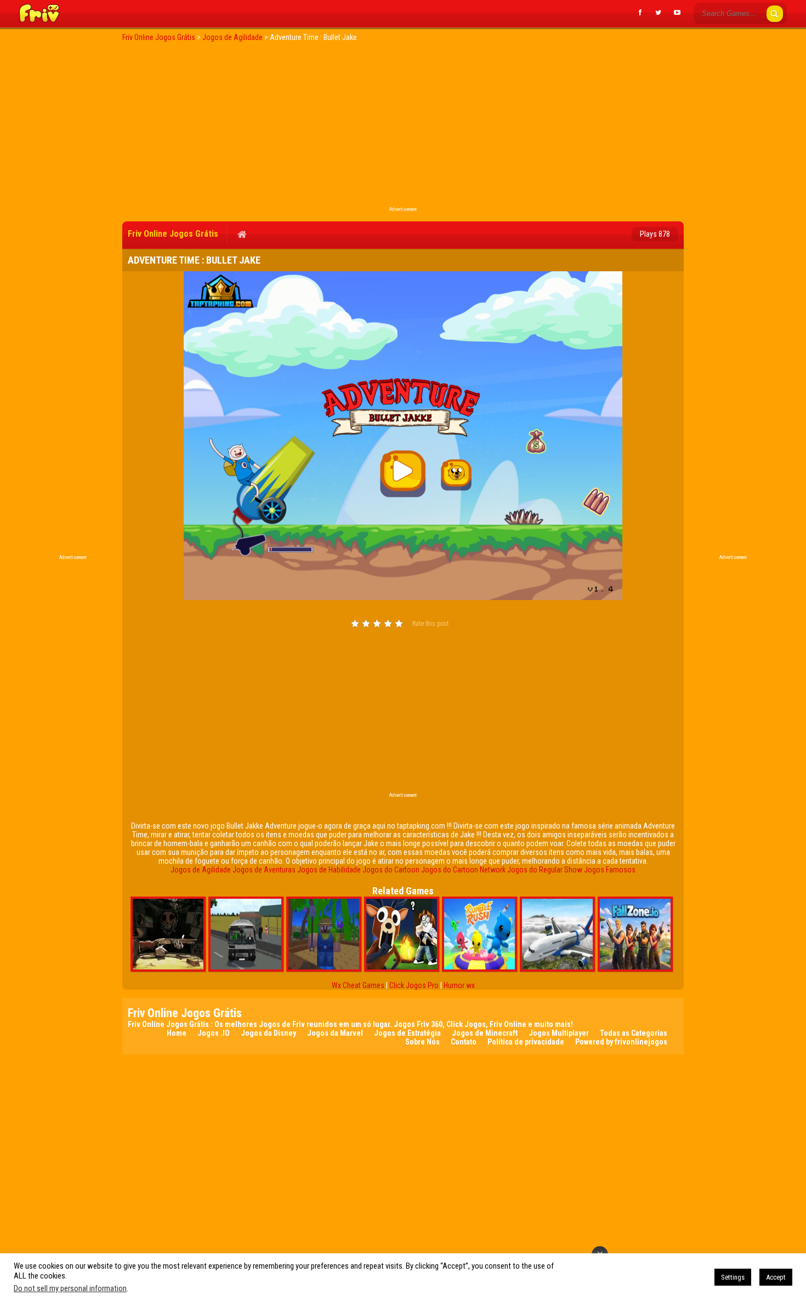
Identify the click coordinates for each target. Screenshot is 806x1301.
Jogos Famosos (609, 869)
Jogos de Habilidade (329, 869)
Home (176, 1033)
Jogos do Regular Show (544, 869)
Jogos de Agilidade (201, 869)
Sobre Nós (422, 1041)
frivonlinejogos (641, 1041)
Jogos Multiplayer (559, 1033)
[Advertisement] (403, 127)
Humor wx (459, 985)
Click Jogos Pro (414, 985)
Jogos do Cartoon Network (463, 869)
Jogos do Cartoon (390, 869)
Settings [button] (733, 1277)
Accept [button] (776, 1277)
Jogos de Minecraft (485, 1033)
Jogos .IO (213, 1033)
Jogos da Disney (268, 1033)
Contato (463, 1041)
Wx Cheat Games (358, 985)
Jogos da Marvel (335, 1033)
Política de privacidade (525, 1041)
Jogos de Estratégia (407, 1033)
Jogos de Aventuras (264, 869)
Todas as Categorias (633, 1033)
